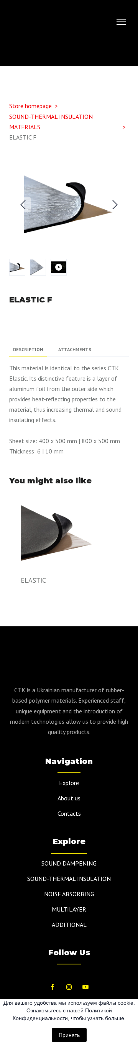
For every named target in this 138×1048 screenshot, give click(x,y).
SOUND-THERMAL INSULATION (69, 878)
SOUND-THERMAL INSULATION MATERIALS (51, 122)
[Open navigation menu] (121, 22)
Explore (69, 783)
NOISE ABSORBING (69, 894)
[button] (121, 52)
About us (69, 798)
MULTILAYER (69, 909)
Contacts (69, 813)
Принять (69, 1035)
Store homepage (30, 106)
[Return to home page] (45, 21)
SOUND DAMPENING (69, 863)
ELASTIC (33, 580)
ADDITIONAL (69, 924)
